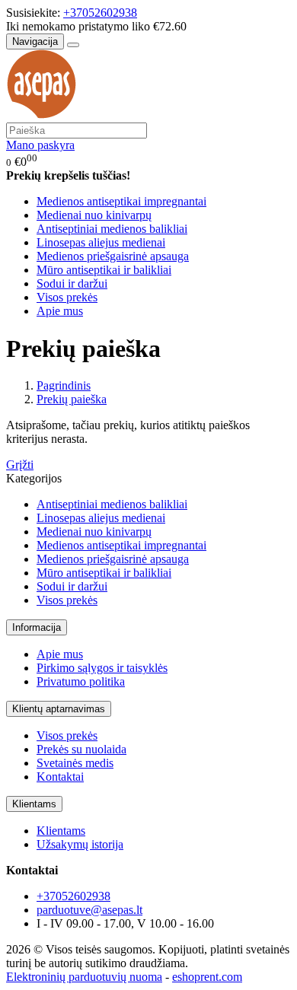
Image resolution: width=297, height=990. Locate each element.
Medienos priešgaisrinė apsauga (113, 256)
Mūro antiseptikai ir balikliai (104, 269)
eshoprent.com (207, 976)
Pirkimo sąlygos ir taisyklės (102, 667)
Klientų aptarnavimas (58, 709)
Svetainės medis (75, 762)
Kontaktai (60, 776)
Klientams (34, 804)
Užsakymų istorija (80, 844)
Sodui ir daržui (72, 283)
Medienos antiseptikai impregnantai (121, 201)
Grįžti (20, 464)
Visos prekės (67, 297)
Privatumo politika (81, 681)
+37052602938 (100, 12)
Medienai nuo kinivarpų (94, 215)
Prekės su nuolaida (81, 749)
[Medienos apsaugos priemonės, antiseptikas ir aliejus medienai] (41, 115)
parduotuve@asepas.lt (89, 909)
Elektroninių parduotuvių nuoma (84, 976)
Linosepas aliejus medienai (101, 242)
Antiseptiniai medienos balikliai (112, 228)
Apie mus (60, 310)
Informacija (36, 627)
